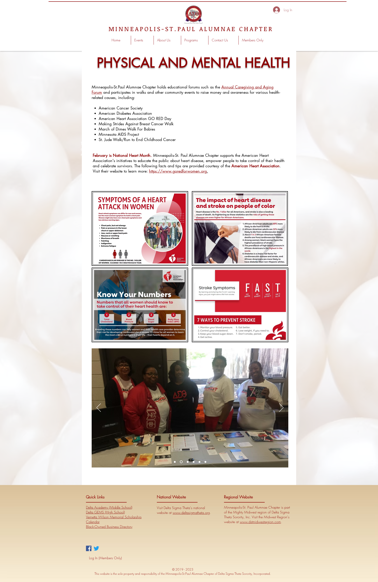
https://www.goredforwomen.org (178, 171)
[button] (167, 40)
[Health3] (187, 461)
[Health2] (181, 462)
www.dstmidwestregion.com (260, 521)
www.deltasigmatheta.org (191, 512)
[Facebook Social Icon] (88, 548)
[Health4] (199, 462)
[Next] (281, 408)
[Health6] (175, 462)
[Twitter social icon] (96, 548)
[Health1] (205, 462)
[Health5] (193, 462)
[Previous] (98, 408)
